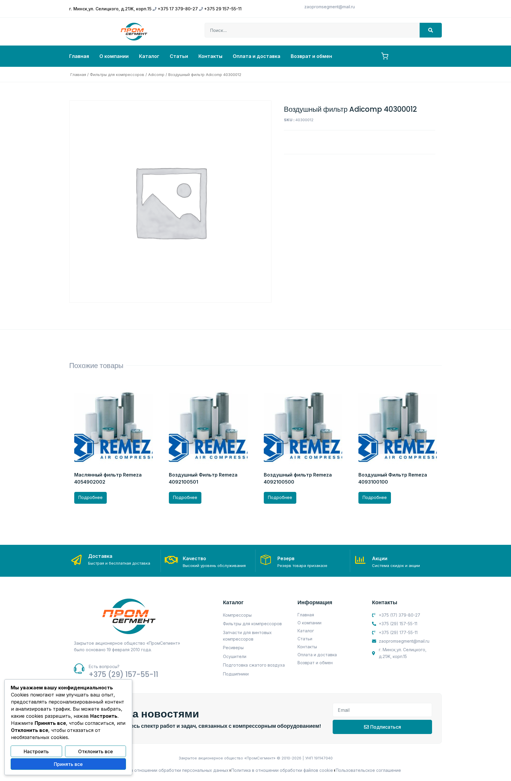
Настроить (36, 751)
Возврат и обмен (311, 56)
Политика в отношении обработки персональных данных (169, 770)
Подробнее (90, 497)
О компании (114, 56)
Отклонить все (95, 751)
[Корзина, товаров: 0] (385, 56)
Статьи (179, 56)
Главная (79, 56)
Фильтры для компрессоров (117, 74)
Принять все (68, 764)
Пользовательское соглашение (368, 770)
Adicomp (156, 74)
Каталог (149, 56)
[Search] (431, 30)
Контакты (210, 56)
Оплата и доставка (256, 56)
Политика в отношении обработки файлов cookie (282, 770)
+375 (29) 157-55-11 (123, 674)
